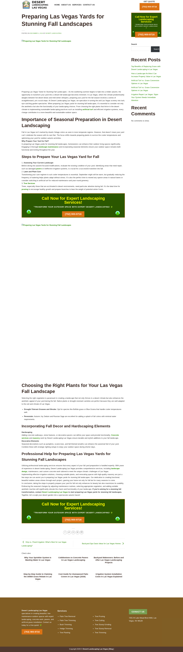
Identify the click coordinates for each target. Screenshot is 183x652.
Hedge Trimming (66, 628)
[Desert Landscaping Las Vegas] (36, 5)
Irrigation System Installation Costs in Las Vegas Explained (108, 575)
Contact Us (89, 5)
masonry (36, 438)
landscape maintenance (48, 147)
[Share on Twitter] (69, 532)
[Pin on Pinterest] (77, 532)
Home (57, 5)
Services (76, 5)
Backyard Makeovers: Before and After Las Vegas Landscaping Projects (109, 560)
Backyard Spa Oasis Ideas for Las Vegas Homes (101, 543)
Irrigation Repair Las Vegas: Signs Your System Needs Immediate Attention (144, 97)
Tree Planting (65, 632)
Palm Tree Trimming (68, 620)
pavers (39, 169)
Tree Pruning (100, 616)
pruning (25, 189)
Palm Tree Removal (67, 616)
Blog (111, 649)
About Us (66, 5)
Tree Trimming (100, 632)
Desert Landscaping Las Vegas (55, 492)
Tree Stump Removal (103, 628)
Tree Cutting (99, 620)
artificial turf (87, 109)
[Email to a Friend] (73, 532)
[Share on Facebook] (65, 532)
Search (134, 44)
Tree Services (29, 183)
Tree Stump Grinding (103, 624)
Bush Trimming (66, 624)
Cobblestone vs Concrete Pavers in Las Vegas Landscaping (73, 559)
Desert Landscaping (53, 33)
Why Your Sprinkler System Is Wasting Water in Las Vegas (37, 559)
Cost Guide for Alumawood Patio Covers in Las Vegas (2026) (73, 575)
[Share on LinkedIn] (82, 532)
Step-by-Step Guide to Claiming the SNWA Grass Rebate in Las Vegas (38, 576)
